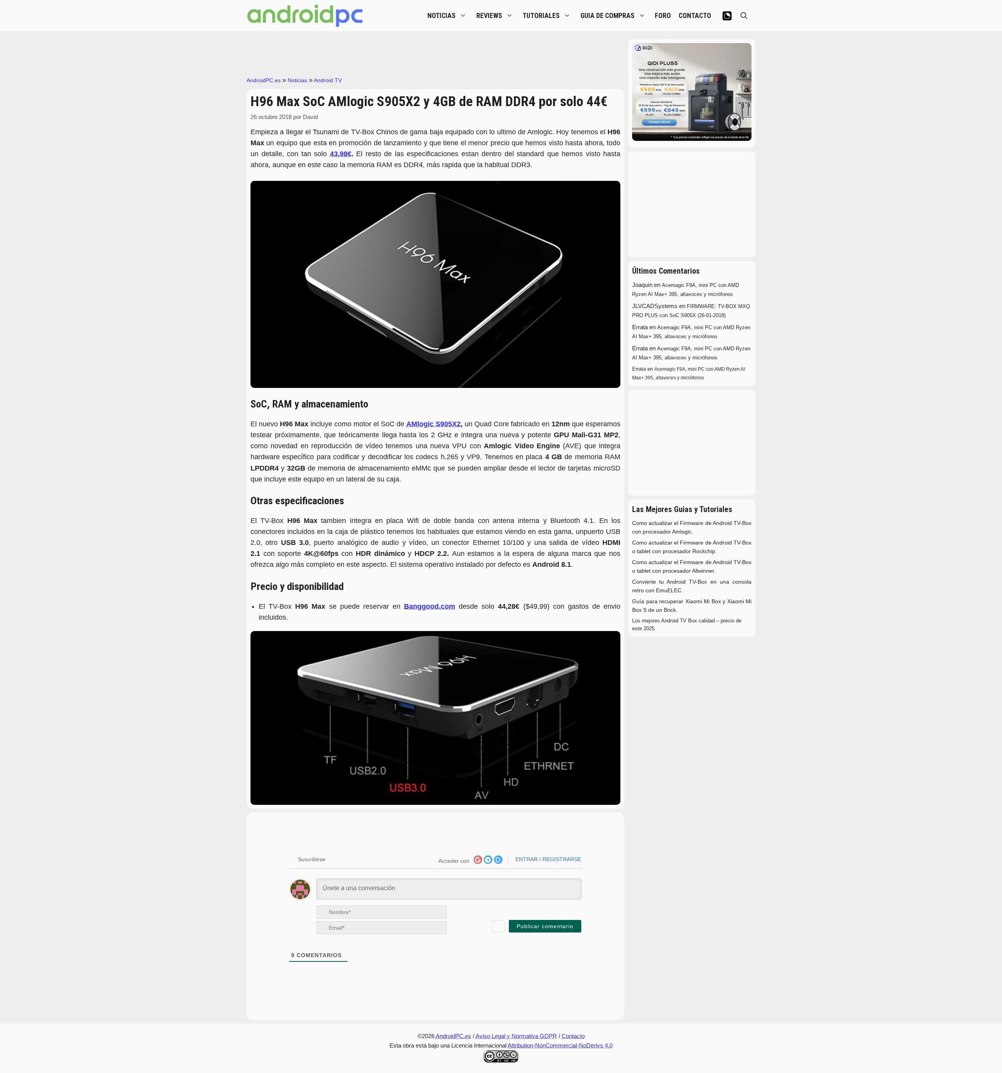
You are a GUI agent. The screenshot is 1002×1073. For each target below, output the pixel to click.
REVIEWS (489, 16)
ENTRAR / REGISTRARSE (547, 859)
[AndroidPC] (305, 15)
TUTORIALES (541, 16)
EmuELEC (668, 590)
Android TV (328, 80)
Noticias (297, 80)
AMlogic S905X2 (433, 424)
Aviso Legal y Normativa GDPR (516, 1036)
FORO (663, 16)
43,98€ (340, 154)
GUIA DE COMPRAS (607, 16)
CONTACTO (695, 16)
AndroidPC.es (264, 80)
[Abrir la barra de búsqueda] (744, 15)
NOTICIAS (441, 16)
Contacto (573, 1036)
